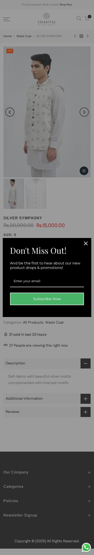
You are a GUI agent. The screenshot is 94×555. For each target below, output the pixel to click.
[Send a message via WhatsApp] (86, 547)
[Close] (85, 243)
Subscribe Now (47, 299)
